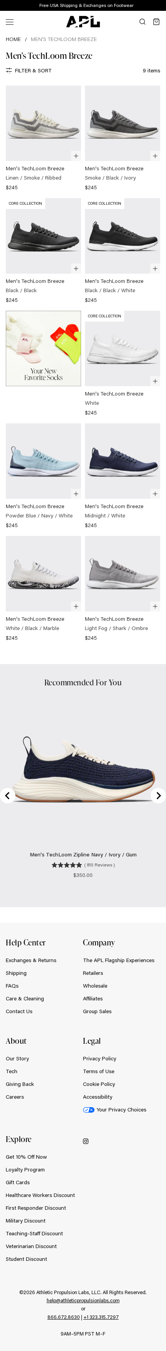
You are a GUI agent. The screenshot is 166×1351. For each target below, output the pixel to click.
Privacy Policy (99, 1058)
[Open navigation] (10, 21)
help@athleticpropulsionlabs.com (83, 1300)
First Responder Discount (36, 1207)
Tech (11, 1071)
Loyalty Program (25, 1169)
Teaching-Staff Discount (34, 1233)
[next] (162, 6)
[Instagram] (85, 1141)
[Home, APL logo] (83, 21)
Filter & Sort (33, 70)
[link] (43, 139)
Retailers (93, 972)
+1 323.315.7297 (101, 1317)
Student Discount (26, 1258)
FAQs (12, 985)
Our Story (17, 1058)
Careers (15, 1096)
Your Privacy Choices (121, 1109)
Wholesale (95, 985)
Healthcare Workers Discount (40, 1195)
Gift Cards (18, 1182)
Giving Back (20, 1083)
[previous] (143, 6)
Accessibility (97, 1096)
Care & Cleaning (25, 998)
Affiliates (93, 998)
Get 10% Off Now (26, 1156)
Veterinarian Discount (31, 1246)
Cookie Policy (99, 1083)
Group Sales (97, 1011)
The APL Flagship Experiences (118, 960)
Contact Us (19, 1011)
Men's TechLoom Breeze (64, 39)
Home (13, 39)
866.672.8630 (63, 1317)
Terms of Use (98, 1071)
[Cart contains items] (156, 22)
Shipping (16, 972)
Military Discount (26, 1220)
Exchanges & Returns (31, 960)
